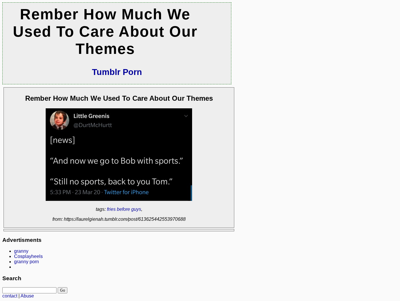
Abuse (27, 295)
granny (21, 251)
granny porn (26, 261)
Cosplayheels (28, 256)
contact (9, 295)
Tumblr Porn (117, 72)
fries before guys (124, 209)
